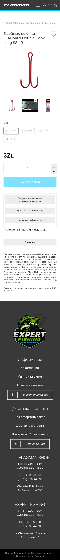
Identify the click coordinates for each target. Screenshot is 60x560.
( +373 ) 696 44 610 (30, 479)
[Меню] (38, 5)
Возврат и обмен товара (30, 434)
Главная (8, 23)
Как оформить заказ (30, 417)
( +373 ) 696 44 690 (30, 475)
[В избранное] (53, 34)
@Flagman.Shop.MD (35, 395)
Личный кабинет (30, 377)
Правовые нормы (30, 385)
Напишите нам (35, 444)
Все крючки (21, 23)
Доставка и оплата (30, 426)
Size (6, 123)
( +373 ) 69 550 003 (30, 522)
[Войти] (44, 5)
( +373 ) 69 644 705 (30, 526)
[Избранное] (50, 5)
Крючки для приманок (42, 23)
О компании (30, 368)
